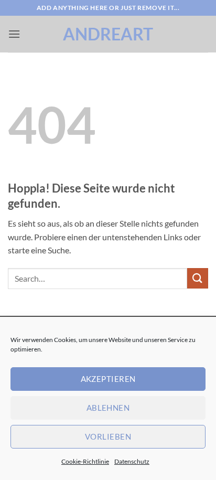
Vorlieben (108, 436)
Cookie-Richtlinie (85, 461)
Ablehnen (108, 407)
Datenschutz (131, 461)
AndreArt (108, 34)
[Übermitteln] (197, 278)
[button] (14, 34)
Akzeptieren (108, 378)
